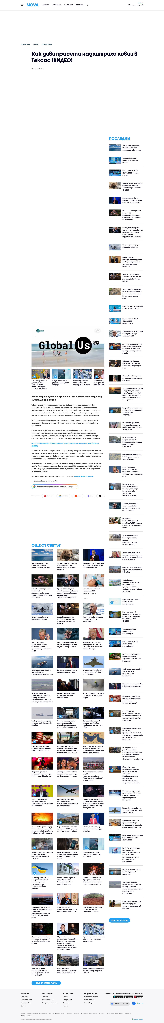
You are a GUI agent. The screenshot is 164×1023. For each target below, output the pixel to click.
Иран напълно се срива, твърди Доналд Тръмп (67, 671)
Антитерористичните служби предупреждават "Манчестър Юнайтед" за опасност (93, 776)
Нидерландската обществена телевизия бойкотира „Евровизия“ (42, 774)
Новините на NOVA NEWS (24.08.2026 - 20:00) (132, 307)
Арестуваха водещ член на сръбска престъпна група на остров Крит (67, 645)
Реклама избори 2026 (32, 1013)
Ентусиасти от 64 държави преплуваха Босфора (92, 854)
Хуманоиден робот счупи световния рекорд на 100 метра (93, 939)
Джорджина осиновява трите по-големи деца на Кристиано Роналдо (67, 774)
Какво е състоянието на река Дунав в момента (131, 872)
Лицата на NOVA (48, 999)
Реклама (23, 1013)
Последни (24, 996)
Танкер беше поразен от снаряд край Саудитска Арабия (42, 723)
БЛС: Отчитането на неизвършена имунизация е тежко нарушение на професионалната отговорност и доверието (131, 854)
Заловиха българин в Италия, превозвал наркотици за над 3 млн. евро (93, 724)
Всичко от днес (26, 999)
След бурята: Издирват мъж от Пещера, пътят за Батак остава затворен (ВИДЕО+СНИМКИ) (130, 489)
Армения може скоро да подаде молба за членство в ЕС (93, 619)
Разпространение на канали (46, 1013)
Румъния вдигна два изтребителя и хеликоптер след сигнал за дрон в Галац (67, 802)
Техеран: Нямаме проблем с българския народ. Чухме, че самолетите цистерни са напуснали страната (42, 697)
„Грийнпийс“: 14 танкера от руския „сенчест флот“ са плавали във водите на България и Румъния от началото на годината (132, 394)
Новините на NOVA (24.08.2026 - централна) (130, 321)
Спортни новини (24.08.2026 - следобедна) (129, 631)
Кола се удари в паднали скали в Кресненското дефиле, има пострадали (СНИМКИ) (132, 442)
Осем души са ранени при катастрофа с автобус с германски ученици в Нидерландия (67, 724)
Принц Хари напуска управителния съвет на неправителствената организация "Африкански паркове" (67, 593)
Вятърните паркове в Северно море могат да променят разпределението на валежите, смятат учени (42, 912)
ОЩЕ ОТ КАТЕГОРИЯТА (46, 983)
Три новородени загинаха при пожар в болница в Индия (93, 695)
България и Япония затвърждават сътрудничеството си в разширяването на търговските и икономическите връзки (132, 753)
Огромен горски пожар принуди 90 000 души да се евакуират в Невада (67, 829)
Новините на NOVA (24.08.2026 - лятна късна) (130, 173)
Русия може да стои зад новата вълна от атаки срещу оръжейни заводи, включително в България (42, 830)
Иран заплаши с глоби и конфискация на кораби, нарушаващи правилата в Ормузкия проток (93, 749)
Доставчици (69, 1013)
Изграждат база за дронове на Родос (40, 618)
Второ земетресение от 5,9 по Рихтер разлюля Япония (93, 971)
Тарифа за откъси (59, 1013)
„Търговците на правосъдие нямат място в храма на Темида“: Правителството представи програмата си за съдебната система (131, 775)
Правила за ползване (112, 1013)
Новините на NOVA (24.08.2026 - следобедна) (130, 644)
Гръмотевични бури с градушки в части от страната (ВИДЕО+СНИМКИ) (131, 699)
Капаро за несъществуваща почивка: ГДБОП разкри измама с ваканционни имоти (132, 522)
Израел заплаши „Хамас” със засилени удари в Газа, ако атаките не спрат (42, 940)
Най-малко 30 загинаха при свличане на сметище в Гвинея (92, 909)
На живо (80, 5)
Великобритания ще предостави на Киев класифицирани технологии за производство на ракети (40, 883)
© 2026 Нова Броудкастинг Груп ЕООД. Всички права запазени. (36, 1019)
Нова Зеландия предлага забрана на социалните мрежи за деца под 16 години (67, 855)
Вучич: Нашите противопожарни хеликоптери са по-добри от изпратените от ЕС (42, 647)
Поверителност (93, 1013)
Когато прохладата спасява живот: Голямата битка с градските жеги (66, 881)
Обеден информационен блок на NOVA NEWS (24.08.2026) (132, 837)
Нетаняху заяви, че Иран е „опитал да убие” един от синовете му (93, 565)
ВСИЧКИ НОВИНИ (119, 920)
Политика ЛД (102, 1013)
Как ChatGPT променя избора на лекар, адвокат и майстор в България (131, 657)
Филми (65, 1006)
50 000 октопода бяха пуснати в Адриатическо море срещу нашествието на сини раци (42, 593)
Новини (45, 5)
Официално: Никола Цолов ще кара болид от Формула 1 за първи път (131, 364)
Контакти (76, 1013)
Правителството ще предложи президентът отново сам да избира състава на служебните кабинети (132, 733)
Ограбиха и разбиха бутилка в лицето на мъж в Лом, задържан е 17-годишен (132, 426)
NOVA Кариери (89, 999)
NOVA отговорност (91, 996)
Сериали (66, 1003)
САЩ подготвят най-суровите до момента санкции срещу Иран (41, 748)
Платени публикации (26, 1015)
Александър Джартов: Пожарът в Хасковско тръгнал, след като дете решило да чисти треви (132, 348)
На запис (68, 5)
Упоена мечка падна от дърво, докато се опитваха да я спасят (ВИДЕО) (67, 566)
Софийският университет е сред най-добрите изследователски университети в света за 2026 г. (132, 585)
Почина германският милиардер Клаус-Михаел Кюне (66, 695)
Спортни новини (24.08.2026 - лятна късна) (130, 160)
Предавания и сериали (50, 1003)
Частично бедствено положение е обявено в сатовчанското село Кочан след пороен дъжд (132, 293)
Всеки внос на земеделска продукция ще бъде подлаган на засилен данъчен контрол (132, 261)
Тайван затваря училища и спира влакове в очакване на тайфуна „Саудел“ (42, 855)
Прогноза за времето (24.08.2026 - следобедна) (131, 601)
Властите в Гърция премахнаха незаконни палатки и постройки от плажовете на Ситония (67, 749)
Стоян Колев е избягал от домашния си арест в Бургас (132, 378)
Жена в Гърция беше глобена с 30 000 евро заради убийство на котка (66, 620)
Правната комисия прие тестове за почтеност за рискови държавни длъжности (132, 824)
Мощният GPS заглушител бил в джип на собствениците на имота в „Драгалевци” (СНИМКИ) (132, 715)
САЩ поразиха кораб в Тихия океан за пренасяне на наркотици (42, 672)
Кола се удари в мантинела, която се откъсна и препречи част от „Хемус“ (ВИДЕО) (131, 616)
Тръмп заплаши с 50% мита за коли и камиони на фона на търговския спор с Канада (93, 646)
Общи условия (84, 1013)
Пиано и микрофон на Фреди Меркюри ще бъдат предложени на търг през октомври (92, 881)
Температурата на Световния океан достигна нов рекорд (41, 565)
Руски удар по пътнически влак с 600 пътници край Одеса (66, 971)
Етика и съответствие (125, 1013)
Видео (23, 1006)
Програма (56, 5)
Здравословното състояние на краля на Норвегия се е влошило (67, 909)
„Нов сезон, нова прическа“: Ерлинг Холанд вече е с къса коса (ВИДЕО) (40, 972)
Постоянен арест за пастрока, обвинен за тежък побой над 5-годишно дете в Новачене (131, 795)
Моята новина (26, 1003)
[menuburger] (22, 5)
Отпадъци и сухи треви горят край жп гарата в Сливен (132, 569)
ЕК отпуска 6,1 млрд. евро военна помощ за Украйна (92, 829)
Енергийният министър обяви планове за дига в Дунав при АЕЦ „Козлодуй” (132, 411)
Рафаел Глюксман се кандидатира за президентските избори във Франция (42, 802)
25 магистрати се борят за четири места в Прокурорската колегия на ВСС (130, 540)
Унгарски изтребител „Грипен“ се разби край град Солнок (92, 672)
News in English (89, 1003)
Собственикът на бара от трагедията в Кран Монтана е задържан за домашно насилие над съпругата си (93, 803)
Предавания (67, 999)
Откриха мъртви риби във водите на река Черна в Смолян (132, 457)
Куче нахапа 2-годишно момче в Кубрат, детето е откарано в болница (132, 904)
